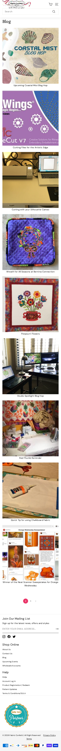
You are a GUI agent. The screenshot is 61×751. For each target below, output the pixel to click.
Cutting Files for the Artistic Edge (30, 147)
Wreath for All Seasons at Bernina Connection (30, 271)
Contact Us (7, 653)
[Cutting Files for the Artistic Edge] (30, 118)
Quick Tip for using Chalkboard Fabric (30, 520)
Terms (29, 739)
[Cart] (50, 4)
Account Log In (9, 681)
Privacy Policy (49, 735)
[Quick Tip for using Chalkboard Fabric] (30, 490)
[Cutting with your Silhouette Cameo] (30, 180)
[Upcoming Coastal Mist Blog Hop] (30, 56)
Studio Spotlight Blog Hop (30, 395)
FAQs (4, 677)
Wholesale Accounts (11, 665)
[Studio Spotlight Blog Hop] (30, 366)
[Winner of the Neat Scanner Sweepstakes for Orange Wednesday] (30, 553)
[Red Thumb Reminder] (30, 428)
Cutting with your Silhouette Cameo (30, 209)
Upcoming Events (10, 661)
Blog (4, 657)
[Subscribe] (57, 629)
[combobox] (30, 11)
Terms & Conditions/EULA (14, 693)
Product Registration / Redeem (16, 685)
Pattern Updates (9, 689)
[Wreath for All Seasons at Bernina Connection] (30, 242)
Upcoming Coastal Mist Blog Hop (31, 85)
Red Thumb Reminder (30, 458)
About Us (6, 649)
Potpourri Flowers (30, 333)
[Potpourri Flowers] (30, 304)
